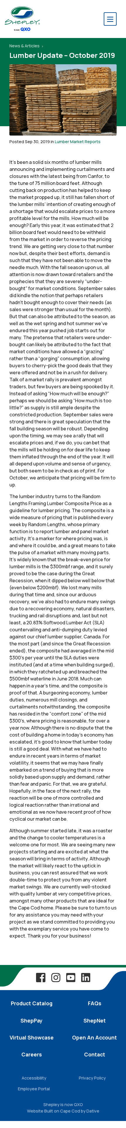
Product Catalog (31, 1003)
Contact (94, 1054)
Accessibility (34, 1078)
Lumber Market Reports (78, 141)
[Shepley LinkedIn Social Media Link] (85, 977)
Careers (31, 1054)
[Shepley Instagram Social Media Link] (55, 977)
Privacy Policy (92, 1078)
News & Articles (24, 45)
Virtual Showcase (32, 1037)
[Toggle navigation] (110, 19)
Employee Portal (34, 1088)
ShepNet (95, 1020)
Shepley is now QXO (63, 1104)
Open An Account (94, 1037)
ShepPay (31, 1020)
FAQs (94, 1003)
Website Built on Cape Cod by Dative (63, 1111)
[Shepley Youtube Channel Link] (70, 977)
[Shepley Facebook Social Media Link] (40, 977)
